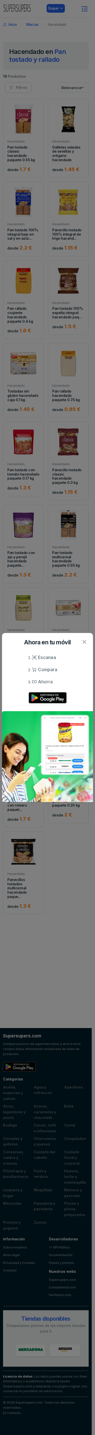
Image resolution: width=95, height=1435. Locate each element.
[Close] (84, 641)
